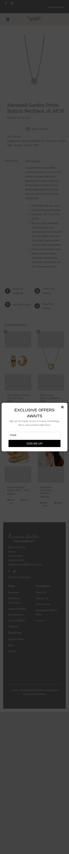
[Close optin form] (63, 408)
